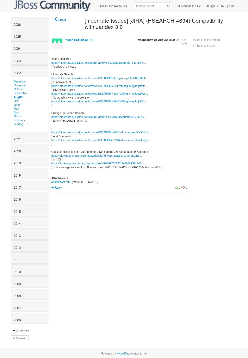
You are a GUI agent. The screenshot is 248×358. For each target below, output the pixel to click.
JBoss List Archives (112, 5)
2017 (17, 187)
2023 (17, 60)
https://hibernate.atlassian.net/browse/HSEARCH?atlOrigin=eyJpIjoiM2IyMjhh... (99, 78)
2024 (17, 48)
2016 (17, 199)
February (19, 120)
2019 (17, 163)
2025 (17, 36)
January (19, 124)
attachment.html (61, 182)
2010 (17, 271)
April (16, 112)
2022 (17, 72)
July (16, 101)
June (17, 104)
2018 (17, 175)
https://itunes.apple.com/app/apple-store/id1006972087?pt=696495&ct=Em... (98, 163)
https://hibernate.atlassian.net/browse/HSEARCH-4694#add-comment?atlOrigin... (101, 132)
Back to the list (205, 45)
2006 (17, 320)
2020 (17, 151)
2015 (17, 211)
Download (20, 338)
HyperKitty (123, 353)
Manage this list (191, 6)
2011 (17, 259)
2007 (17, 308)
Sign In (213, 6)
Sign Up (229, 6)
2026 (17, 24)
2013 (17, 235)
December (20, 81)
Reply (58, 187)
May (16, 108)
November (20, 85)
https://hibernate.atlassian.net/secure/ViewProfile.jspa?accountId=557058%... (98, 62)
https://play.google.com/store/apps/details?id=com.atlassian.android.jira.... (96, 155)
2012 (17, 247)
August (18, 97)
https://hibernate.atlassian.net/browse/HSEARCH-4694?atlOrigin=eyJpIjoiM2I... (99, 86)
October (19, 89)
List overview (22, 330)
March (18, 116)
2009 (17, 283)
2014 (17, 223)
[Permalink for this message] (186, 43)
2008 (17, 295)
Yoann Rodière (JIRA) (79, 40)
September (20, 93)
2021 (17, 139)
